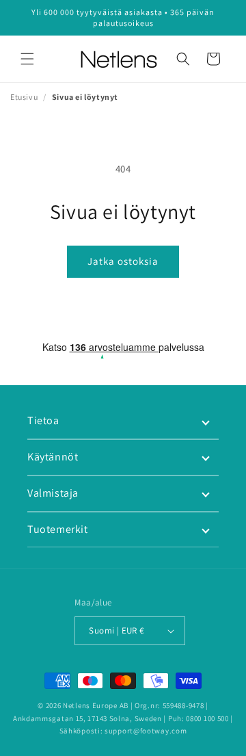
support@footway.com (146, 730)
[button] (27, 59)
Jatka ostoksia (123, 261)
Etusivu (24, 97)
